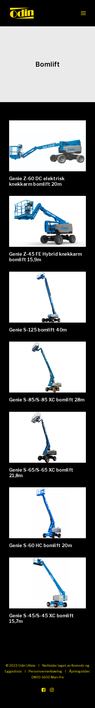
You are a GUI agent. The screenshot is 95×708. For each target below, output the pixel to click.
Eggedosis (13, 671)
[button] (83, 13)
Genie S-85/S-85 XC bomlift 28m (47, 399)
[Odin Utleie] (21, 13)
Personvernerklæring (45, 671)
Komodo (77, 665)
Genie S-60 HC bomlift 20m (40, 545)
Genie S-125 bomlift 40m (38, 329)
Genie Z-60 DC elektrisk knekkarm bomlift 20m (37, 181)
